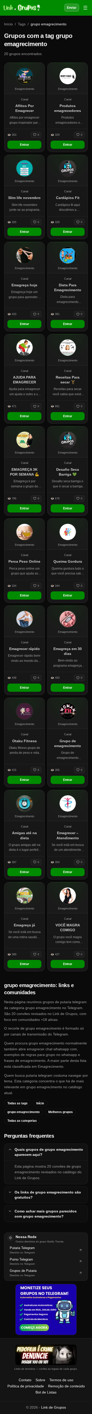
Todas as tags (17, 1103)
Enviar (71, 7)
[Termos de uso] (46, 1355)
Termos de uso (61, 1380)
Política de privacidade (25, 1386)
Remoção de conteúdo (66, 1386)
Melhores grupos (60, 1112)
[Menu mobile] (85, 7)
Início (8, 24)
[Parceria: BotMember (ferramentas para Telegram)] (46, 1309)
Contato (25, 1380)
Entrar (24, 144)
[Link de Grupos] (21, 8)
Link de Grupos (53, 1407)
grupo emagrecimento (23, 1112)
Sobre (40, 1380)
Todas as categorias (22, 1121)
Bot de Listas (46, 1392)
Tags (22, 24)
